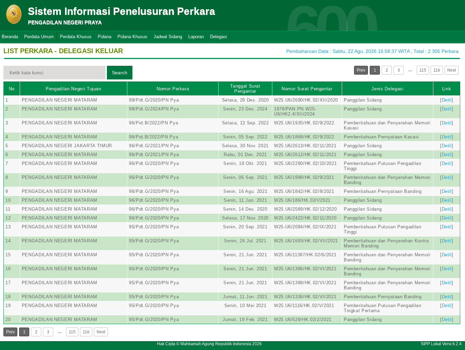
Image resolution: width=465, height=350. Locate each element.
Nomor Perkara (173, 88)
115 (422, 70)
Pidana (104, 36)
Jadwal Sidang (168, 36)
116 (436, 70)
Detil (447, 100)
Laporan (196, 36)
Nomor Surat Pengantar (307, 88)
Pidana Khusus (132, 36)
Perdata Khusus (76, 36)
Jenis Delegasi (387, 88)
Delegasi (218, 36)
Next (451, 70)
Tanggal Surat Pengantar (245, 88)
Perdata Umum (39, 36)
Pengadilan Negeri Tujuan (73, 88)
